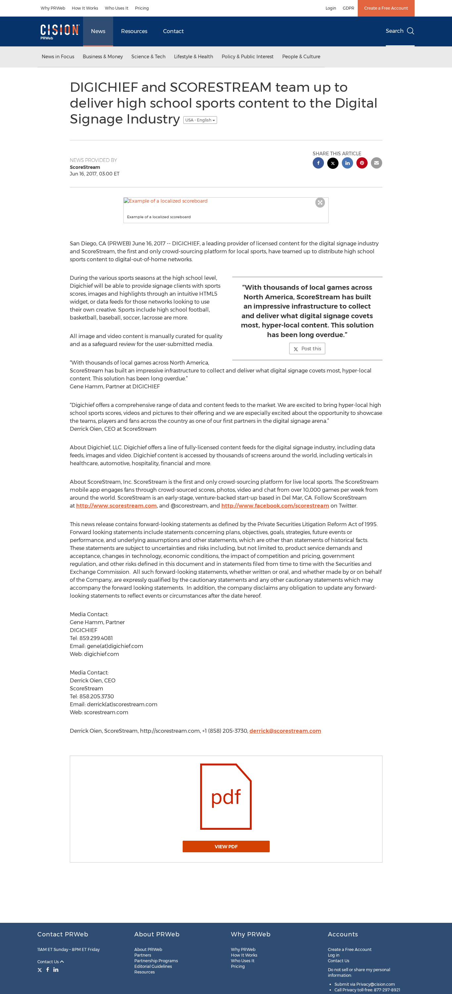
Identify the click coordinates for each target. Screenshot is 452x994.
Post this (311, 349)
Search (395, 31)
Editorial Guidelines (153, 966)
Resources (134, 31)
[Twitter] (40, 969)
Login (331, 8)
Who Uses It (116, 8)
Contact (173, 31)
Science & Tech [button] (148, 57)
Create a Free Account (386, 8)
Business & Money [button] (103, 57)
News (98, 31)
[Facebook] (48, 969)
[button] (226, 201)
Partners (142, 955)
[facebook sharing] (318, 163)
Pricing (142, 8)
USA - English (198, 120)
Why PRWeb (53, 8)
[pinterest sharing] (362, 163)
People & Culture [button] (301, 57)
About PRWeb (148, 949)
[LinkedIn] (56, 969)
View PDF (226, 847)
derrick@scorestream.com (285, 731)
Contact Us (48, 961)
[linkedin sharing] (347, 163)
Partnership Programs (156, 960)
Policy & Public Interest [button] (248, 57)
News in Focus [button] (58, 57)
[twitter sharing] (333, 164)
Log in (333, 955)
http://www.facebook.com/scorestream (275, 506)
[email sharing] (376, 163)
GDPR (348, 8)
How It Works (85, 8)
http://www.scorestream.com (116, 506)
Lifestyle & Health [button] (193, 57)
